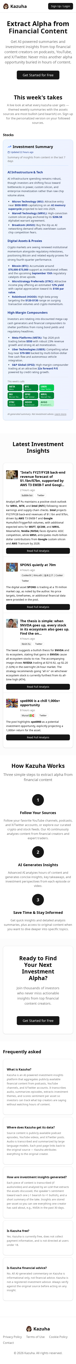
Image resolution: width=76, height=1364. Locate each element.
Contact (8, 1343)
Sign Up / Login (60, 6)
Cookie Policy (58, 1337)
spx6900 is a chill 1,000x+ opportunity (40, 703)
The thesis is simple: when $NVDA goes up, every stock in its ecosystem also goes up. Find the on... (44, 627)
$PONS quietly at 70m (38, 565)
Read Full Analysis (38, 550)
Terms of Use (35, 1337)
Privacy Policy (12, 1337)
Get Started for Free (38, 75)
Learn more (60, 414)
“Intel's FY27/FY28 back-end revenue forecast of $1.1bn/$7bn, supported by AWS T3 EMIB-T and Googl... (42, 478)
